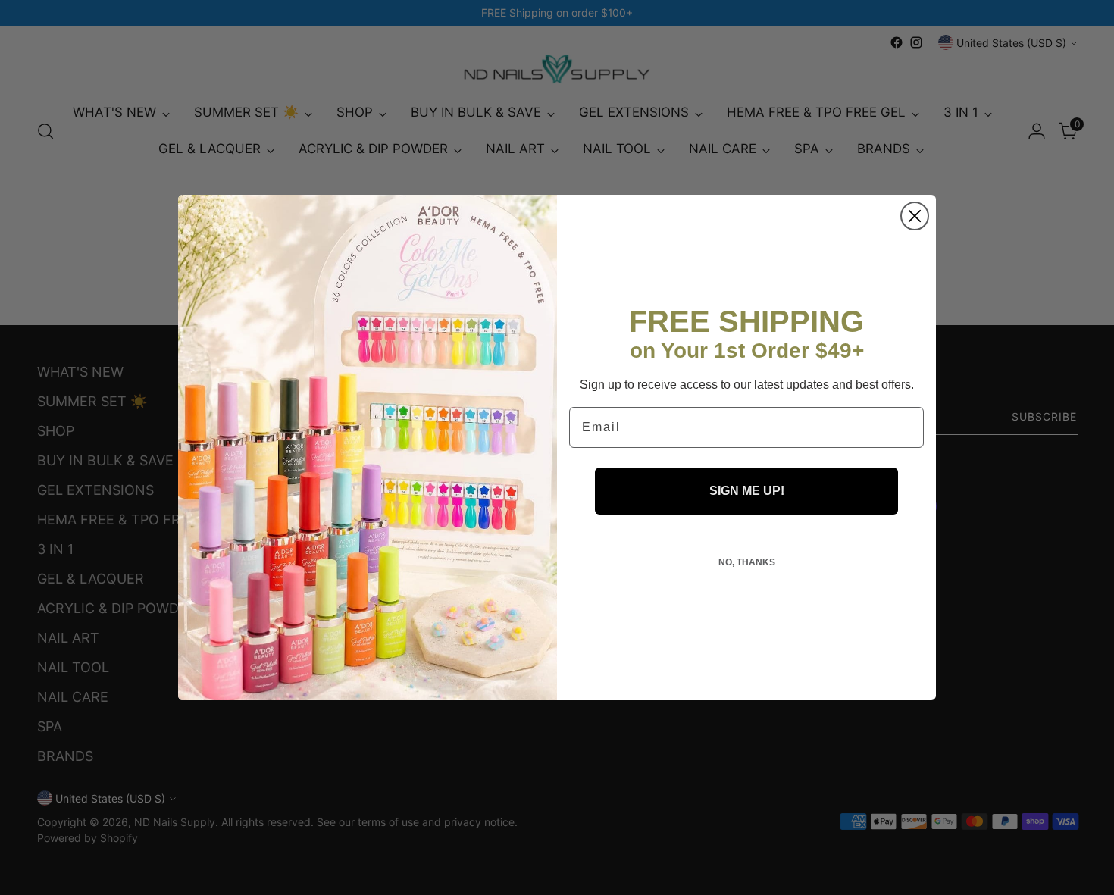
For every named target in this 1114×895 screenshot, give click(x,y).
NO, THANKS (746, 562)
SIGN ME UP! (746, 490)
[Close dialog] (914, 216)
